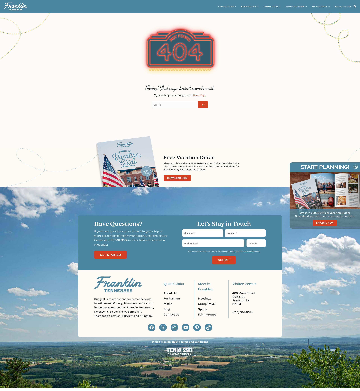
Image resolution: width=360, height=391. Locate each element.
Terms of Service (248, 251)
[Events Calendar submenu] (306, 6)
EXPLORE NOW (325, 222)
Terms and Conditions (194, 341)
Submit (224, 260)
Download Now (177, 178)
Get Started (110, 255)
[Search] (203, 104)
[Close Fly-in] (356, 167)
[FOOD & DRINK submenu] (329, 6)
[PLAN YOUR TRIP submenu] (235, 6)
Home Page (199, 95)
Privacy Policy (233, 251)
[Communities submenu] (257, 6)
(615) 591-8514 (242, 312)
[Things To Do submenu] (279, 6)
